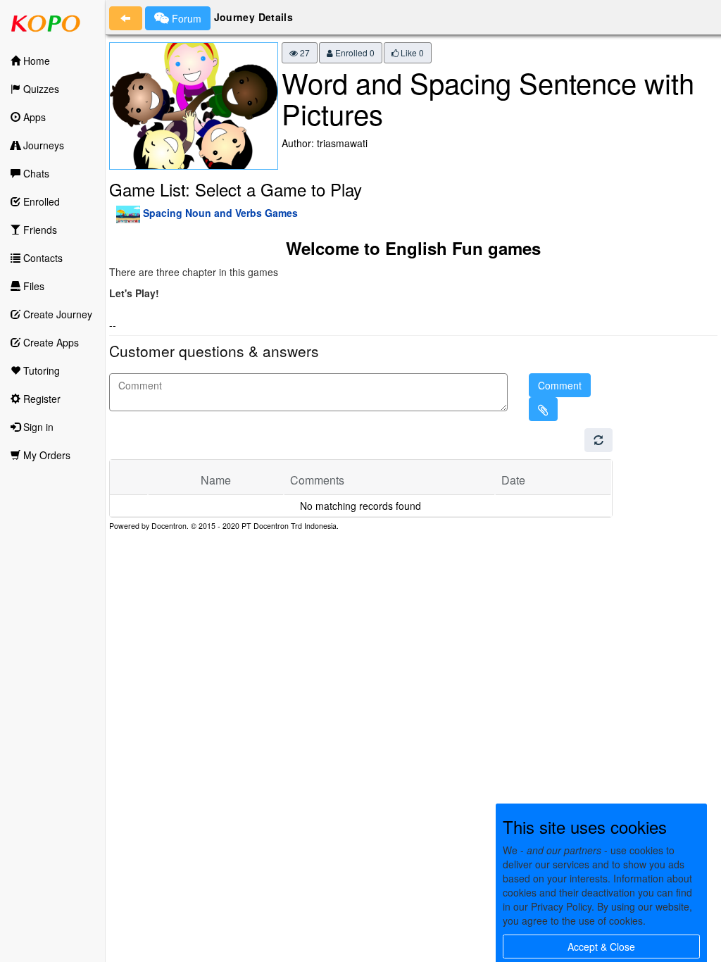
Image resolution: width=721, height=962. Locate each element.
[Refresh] (598, 440)
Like (411, 52)
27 (304, 52)
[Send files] (543, 409)
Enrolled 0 (354, 52)
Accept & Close (601, 946)
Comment (560, 385)
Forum (185, 18)
